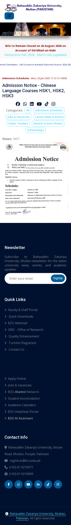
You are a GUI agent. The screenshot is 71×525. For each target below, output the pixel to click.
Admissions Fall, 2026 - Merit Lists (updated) (36, 55)
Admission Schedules (49, 110)
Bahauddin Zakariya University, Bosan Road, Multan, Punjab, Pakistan (33, 450)
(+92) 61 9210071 (21, 467)
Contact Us (16, 349)
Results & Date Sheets (48, 123)
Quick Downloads (20, 316)
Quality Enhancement (23, 336)
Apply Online (17, 379)
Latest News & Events (49, 117)
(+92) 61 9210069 (21, 474)
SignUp (58, 278)
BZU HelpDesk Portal (23, 412)
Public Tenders (18, 123)
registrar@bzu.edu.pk (25, 461)
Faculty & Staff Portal (22, 310)
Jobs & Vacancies (18, 117)
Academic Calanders (22, 405)
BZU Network (23, 392)
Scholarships (35, 130)
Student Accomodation (24, 398)
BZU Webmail (17, 323)
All (28, 110)
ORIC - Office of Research (25, 330)
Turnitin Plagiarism (22, 343)
